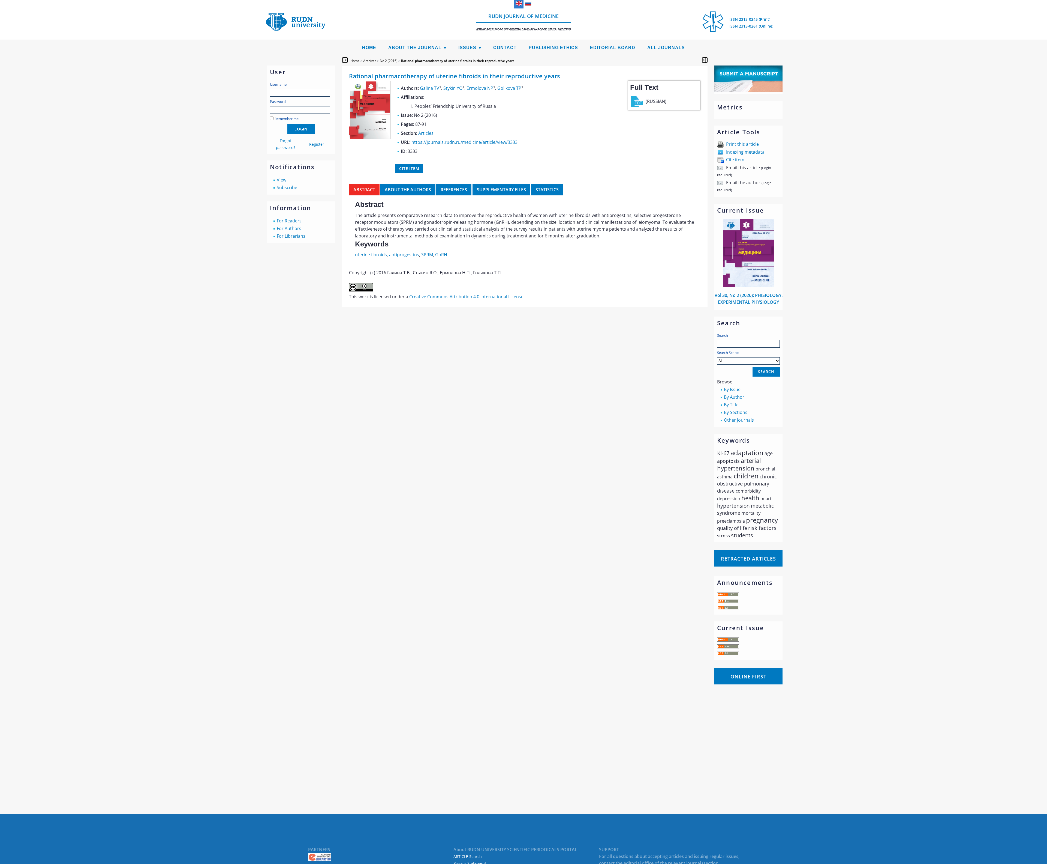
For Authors (289, 228)
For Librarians (291, 236)
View (281, 180)
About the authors (408, 190)
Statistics (547, 190)
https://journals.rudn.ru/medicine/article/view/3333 (464, 142)
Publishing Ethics (553, 47)
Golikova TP (509, 88)
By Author (734, 397)
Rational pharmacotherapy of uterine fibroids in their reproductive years (457, 60)
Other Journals (739, 420)
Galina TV (429, 88)
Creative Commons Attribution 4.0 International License (466, 297)
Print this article (742, 144)
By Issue (732, 389)
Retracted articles (748, 558)
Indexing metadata (745, 152)
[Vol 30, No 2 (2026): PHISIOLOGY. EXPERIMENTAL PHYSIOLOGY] (748, 286)
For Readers (289, 221)
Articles (426, 133)
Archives (369, 60)
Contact (505, 47)
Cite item (735, 160)
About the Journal (414, 47)
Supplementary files (501, 190)
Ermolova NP (480, 88)
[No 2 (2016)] (369, 137)
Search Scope (728, 352)
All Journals (666, 47)
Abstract (364, 190)
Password (278, 101)
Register (316, 144)
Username (278, 84)
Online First (748, 676)
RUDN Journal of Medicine (523, 22)
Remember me (287, 118)
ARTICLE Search (467, 856)
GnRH (441, 255)
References (454, 190)
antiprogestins (404, 255)
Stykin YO (452, 88)
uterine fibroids (371, 255)
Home (369, 47)
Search (722, 335)
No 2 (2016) (389, 60)
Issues (467, 47)
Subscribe (287, 187)
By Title (731, 405)
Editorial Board (612, 47)
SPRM (427, 255)
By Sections (735, 412)
